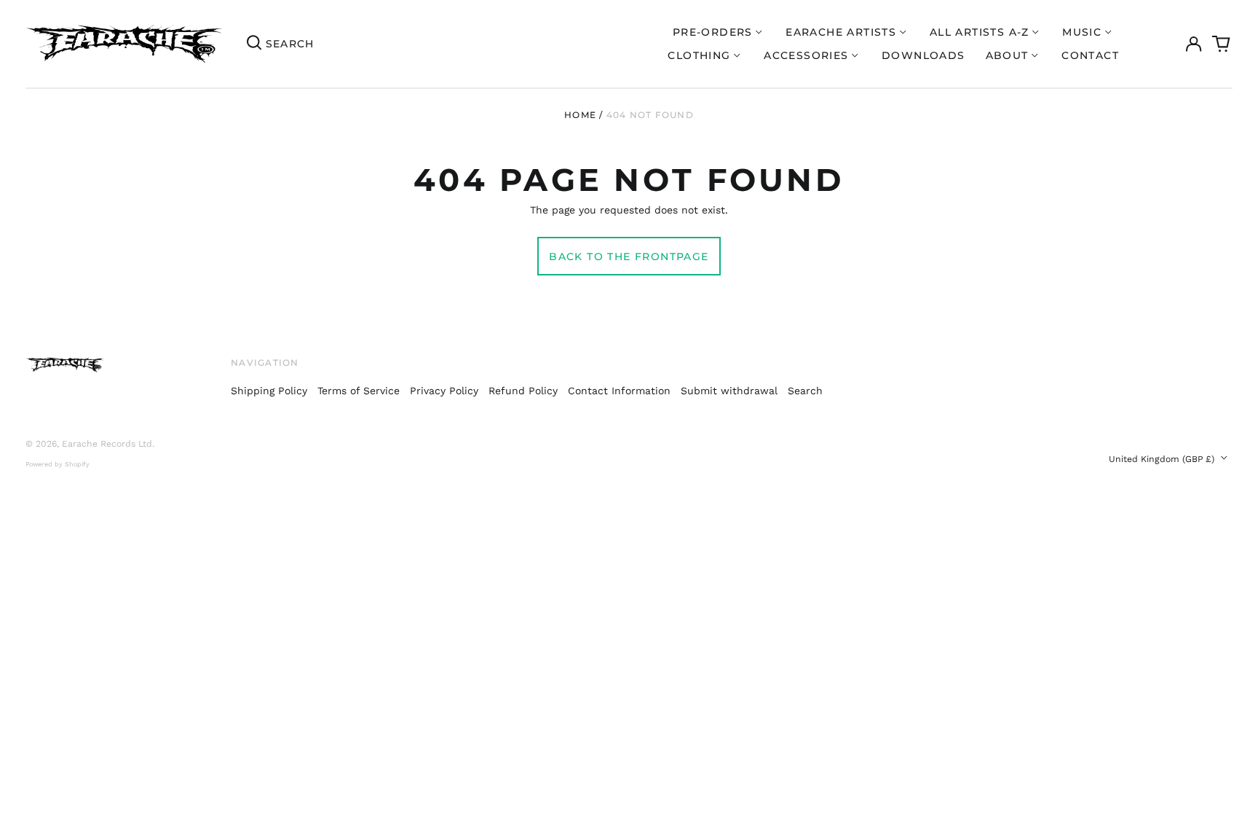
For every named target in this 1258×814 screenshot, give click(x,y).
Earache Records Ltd (107, 444)
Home (580, 114)
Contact (1090, 55)
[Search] (254, 44)
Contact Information (619, 390)
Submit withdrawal (729, 390)
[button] (1221, 43)
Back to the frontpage (628, 256)
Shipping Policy (269, 390)
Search (805, 390)
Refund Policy (523, 390)
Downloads (923, 55)
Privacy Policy (444, 390)
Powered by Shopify (57, 464)
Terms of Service (358, 390)
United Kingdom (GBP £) (1163, 459)
